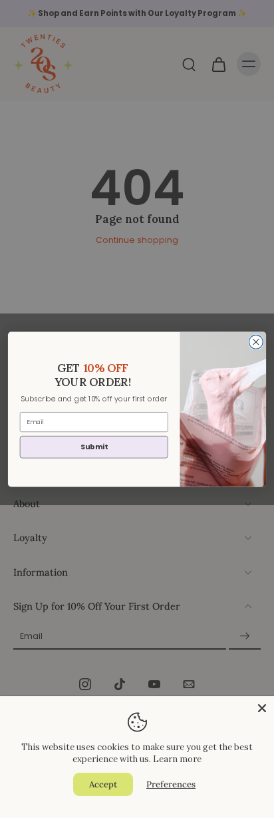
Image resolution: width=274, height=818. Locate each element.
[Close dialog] (256, 342)
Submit (94, 446)
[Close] (262, 708)
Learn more (177, 759)
